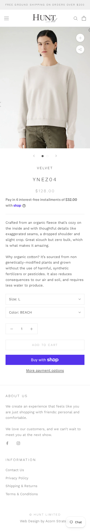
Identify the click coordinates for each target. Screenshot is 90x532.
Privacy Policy (17, 478)
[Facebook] (7, 443)
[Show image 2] (47, 156)
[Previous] (34, 156)
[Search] (76, 18)
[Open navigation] (6, 18)
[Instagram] (18, 443)
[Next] (56, 156)
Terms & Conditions (22, 494)
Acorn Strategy (57, 521)
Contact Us (15, 470)
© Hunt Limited (45, 514)
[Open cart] (84, 18)
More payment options (45, 370)
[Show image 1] (43, 156)
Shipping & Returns (21, 486)
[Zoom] (80, 38)
